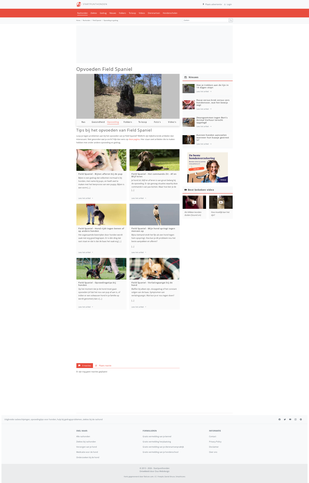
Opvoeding (113, 122)
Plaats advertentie (213, 4)
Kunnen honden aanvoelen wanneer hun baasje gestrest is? (213, 137)
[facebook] (280, 419)
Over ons (213, 452)
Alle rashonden (83, 436)
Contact (212, 436)
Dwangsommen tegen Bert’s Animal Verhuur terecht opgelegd (212, 120)
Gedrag (103, 13)
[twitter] (285, 419)
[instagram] (295, 419)
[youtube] (290, 419)
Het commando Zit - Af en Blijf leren (153, 175)
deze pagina (134, 139)
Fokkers (122, 13)
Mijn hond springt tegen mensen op (153, 229)
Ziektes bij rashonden (86, 441)
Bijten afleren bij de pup (109, 174)
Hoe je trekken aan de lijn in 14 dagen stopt (213, 86)
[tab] (84, 365)
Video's (172, 122)
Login (229, 4)
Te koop (132, 13)
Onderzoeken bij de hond (87, 457)
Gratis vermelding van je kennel (157, 436)
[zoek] (231, 20)
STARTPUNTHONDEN (94, 4)
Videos (142, 13)
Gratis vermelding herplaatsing (157, 441)
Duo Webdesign (162, 471)
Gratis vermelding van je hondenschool (160, 452)
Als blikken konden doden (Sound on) (193, 213)
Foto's (157, 122)
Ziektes (94, 13)
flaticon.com (149, 476)
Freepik (161, 476)
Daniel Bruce (169, 476)
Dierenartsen (154, 13)
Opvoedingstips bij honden (97, 283)
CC (155, 476)
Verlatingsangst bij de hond (152, 283)
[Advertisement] (154, 44)
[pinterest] (301, 419)
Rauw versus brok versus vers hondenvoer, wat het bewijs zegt (213, 102)
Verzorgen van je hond (86, 447)
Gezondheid (98, 122)
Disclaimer (214, 447)
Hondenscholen (170, 13)
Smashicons (180, 476)
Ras (83, 122)
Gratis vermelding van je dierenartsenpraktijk (163, 447)
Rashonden (82, 13)
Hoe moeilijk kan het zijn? (220, 213)
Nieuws (112, 13)
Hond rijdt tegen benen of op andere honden (101, 229)
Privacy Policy (215, 441)
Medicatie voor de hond (87, 452)
